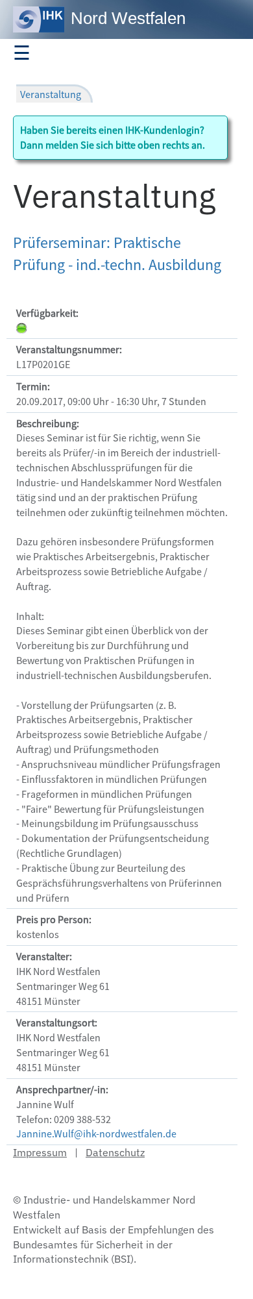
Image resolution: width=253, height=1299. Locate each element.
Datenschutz (115, 1152)
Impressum (40, 1152)
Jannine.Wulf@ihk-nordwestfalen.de (96, 1133)
